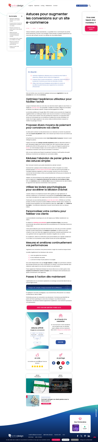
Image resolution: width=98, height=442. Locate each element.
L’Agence (30, 5)
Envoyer (60, 342)
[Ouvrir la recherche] (90, 6)
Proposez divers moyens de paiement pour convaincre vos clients (16, 24)
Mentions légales (48, 434)
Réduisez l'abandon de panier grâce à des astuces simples (16, 29)
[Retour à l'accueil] (15, 6)
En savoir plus (46, 403)
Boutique (31, 437)
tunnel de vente (35, 107)
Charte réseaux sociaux (35, 434)
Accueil (27, 28)
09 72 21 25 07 (83, 5)
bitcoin (28, 147)
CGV (64, 434)
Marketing (41, 28)
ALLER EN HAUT (96, 413)
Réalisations (49, 5)
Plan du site (57, 434)
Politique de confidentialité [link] (86, 439)
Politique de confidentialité (63, 330)
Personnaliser (74, 439)
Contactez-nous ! (91, 28)
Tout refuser (65, 439)
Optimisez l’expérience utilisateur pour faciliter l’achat (15, 20)
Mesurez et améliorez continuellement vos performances (14, 43)
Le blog (42, 5)
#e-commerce (37, 345)
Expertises (36, 5)
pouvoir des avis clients (53, 200)
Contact (55, 5)
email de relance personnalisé (43, 169)
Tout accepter (56, 439)
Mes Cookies (38, 437)
